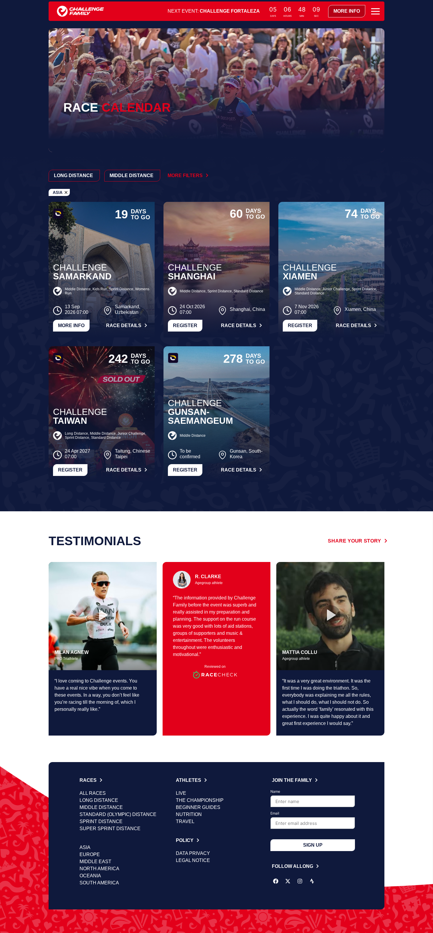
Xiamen (300, 276)
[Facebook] (275, 881)
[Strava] (312, 881)
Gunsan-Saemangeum (200, 416)
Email (274, 813)
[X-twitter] (287, 881)
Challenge (80, 267)
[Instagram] (300, 881)
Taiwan (70, 421)
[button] (102, 616)
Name (275, 792)
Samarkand (82, 276)
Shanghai (191, 276)
